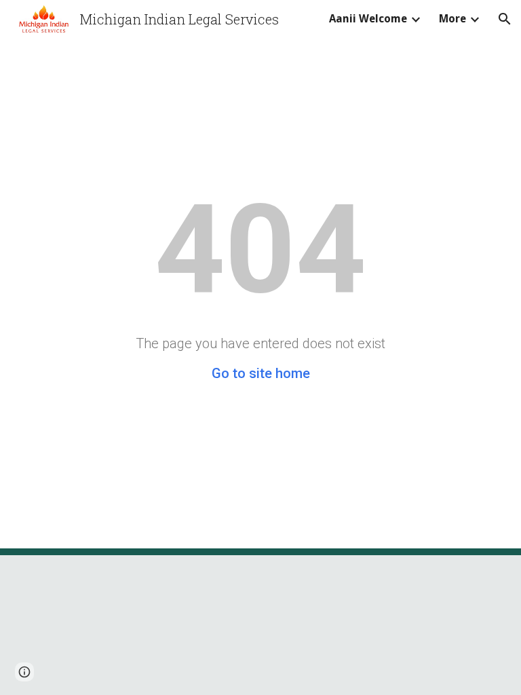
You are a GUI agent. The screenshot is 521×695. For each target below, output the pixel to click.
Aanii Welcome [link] (368, 18)
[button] (504, 19)
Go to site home (261, 373)
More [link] (452, 18)
